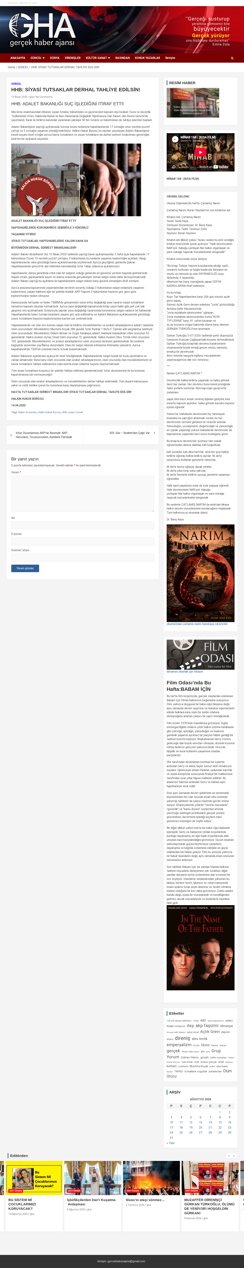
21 (210, 1127)
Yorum (16, 472)
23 (229, 1127)
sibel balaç (222, 1066)
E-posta (16, 534)
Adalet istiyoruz (176, 1026)
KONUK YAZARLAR (147, 58)
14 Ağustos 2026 (18, 1214)
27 (200, 1132)
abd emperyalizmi (216, 1021)
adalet (229, 1020)
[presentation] (228, 1155)
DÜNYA (54, 58)
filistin (205, 1045)
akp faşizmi (207, 1025)
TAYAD (178, 1071)
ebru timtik (199, 1039)
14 (210, 1122)
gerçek (173, 1050)
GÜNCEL (36, 58)
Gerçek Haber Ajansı (190, 1051)
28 (210, 1132)
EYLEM (196, 1045)
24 (171, 1132)
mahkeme (183, 1066)
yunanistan (215, 1071)
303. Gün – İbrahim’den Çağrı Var (129, 433)
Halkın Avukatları (27, 412)
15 (220, 1122)
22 (220, 1127)
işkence (229, 1062)
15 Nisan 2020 (19, 96)
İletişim (170, 58)
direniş (182, 1038)
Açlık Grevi (210, 1031)
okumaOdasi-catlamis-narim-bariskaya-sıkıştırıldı (197, 624)
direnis (170, 1039)
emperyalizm (179, 1044)
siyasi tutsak (75, 412)
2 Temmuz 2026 (135, 1205)
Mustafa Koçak (199, 1066)
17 (171, 1127)
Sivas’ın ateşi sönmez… (145, 1200)
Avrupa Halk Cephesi (176, 1032)
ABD (203, 1020)
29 (220, 1132)
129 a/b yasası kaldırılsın (179, 1021)
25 (181, 1132)
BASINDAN (122, 58)
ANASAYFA (17, 58)
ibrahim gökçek (209, 1062)
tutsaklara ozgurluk (195, 1071)
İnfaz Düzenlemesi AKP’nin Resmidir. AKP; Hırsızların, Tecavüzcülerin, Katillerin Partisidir (44, 435)
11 (181, 1122)
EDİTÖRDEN (15, 1191)
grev (208, 1051)
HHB (64, 412)
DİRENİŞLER (73, 58)
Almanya (226, 1026)
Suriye (170, 1071)
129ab (196, 1021)
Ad (13, 518)
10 (171, 1122)
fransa (214, 1045)
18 (181, 1127)
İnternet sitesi (20, 550)
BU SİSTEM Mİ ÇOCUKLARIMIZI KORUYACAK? (22, 1204)
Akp (190, 1025)
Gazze (223, 1045)
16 (229, 1122)
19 (191, 1127)
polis (212, 1066)
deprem (225, 1032)
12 (191, 1122)
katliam (172, 1066)
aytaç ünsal (193, 1032)
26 (191, 1132)
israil (221, 1062)
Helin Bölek (187, 1062)
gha (31, 96)
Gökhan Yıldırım (190, 1057)
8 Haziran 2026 (192, 1218)
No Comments (44, 96)
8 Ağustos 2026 (76, 1209)
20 (200, 1127)
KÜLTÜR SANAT (96, 58)
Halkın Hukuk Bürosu (49, 412)
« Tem (171, 1143)
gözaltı (204, 1057)
